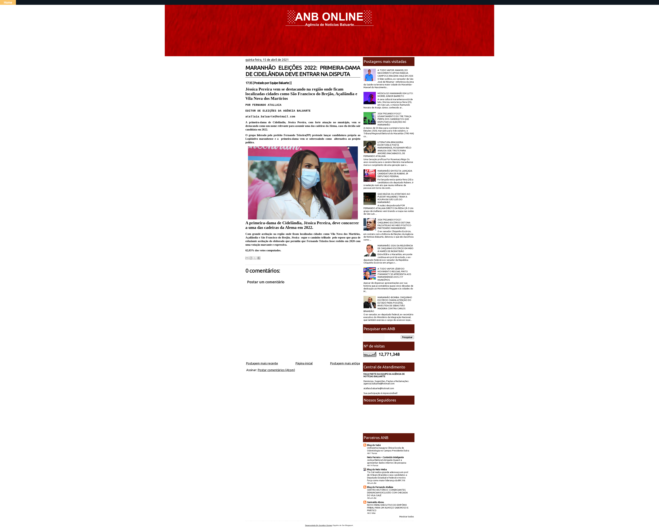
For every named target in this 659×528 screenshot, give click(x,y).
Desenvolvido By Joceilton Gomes (318, 525)
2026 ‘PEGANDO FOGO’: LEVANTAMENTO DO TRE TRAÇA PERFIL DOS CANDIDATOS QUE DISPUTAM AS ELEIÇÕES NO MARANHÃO (394, 119)
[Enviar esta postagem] (292, 83)
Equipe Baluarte (279, 83)
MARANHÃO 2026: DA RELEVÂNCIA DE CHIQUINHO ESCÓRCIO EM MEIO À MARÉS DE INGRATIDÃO (395, 248)
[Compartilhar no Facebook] (259, 258)
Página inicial (304, 363)
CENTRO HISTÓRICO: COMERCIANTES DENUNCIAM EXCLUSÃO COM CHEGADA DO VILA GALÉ (387, 492)
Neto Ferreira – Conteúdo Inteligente (385, 457)
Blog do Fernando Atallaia (380, 487)
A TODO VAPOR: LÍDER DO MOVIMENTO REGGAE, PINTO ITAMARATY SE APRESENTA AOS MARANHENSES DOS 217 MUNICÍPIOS (394, 274)
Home (8, 2)
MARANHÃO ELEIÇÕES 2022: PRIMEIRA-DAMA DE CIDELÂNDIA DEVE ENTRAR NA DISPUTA (303, 70)
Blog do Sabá (374, 445)
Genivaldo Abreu (375, 502)
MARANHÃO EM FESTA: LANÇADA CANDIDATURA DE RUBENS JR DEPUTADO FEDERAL (395, 174)
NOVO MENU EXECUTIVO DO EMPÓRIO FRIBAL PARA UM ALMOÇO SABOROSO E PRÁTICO (387, 508)
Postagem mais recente (262, 363)
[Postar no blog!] (251, 258)
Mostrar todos (406, 516)
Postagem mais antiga (345, 363)
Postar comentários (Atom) (276, 370)
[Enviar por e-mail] (247, 258)
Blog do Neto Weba (377, 469)
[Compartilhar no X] (255, 258)
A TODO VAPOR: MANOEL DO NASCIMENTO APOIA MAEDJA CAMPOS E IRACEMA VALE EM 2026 (395, 73)
